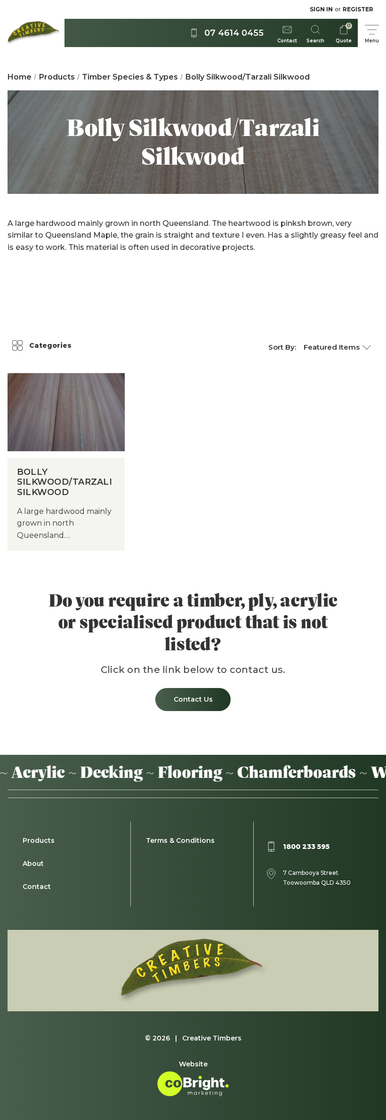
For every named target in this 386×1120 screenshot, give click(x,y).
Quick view (66, 397)
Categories (50, 345)
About (33, 863)
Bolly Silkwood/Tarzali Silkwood (64, 482)
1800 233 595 (306, 846)
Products (39, 840)
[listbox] (337, 347)
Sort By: (282, 347)
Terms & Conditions (180, 840)
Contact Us (193, 699)
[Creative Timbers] (32, 33)
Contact (37, 886)
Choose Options (66, 426)
